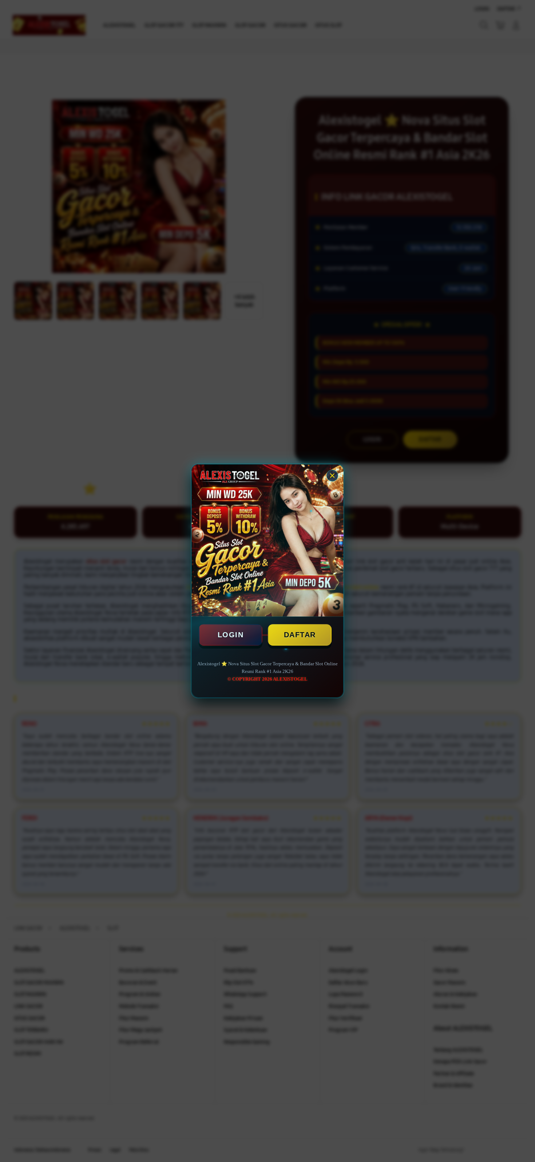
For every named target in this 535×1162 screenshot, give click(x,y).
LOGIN (231, 635)
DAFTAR (300, 635)
